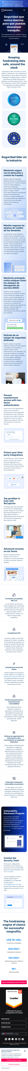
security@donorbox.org (11, 884)
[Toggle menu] (24, 10)
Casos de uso (5, 1023)
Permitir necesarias (14, 1064)
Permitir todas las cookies (14, 1060)
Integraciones (6, 1027)
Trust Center (9, 871)
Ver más (16, 1057)
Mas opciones (5, 1068)
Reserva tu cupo (19, 5)
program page (8, 828)
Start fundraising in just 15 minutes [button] (14, 982)
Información (5, 1019)
